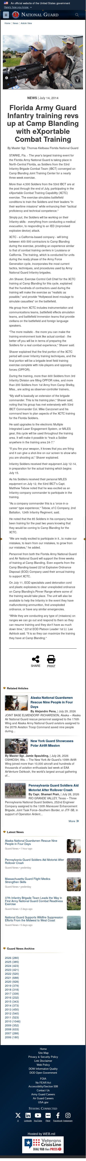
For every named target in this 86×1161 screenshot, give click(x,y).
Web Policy (43, 1064)
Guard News (12, 848)
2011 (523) (12, 1017)
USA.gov (43, 1102)
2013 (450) (12, 1009)
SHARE (35, 665)
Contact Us (43, 1090)
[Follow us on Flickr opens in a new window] (48, 1116)
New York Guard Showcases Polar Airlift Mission (52, 743)
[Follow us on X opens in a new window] (18, 1116)
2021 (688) (12, 978)
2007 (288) (12, 1033)
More (72, 821)
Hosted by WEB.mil (41, 1134)
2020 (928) (12, 982)
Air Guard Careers (43, 1098)
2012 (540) (12, 1013)
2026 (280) (12, 958)
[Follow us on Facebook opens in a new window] (58, 1116)
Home (43, 1048)
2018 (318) (12, 989)
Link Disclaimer (43, 1060)
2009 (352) (12, 1025)
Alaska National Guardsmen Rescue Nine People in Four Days (52, 702)
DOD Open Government (43, 1072)
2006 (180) (12, 1037)
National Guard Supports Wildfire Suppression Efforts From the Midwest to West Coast (34, 918)
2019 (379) (12, 985)
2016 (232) (12, 997)
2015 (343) (12, 1001)
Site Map (43, 1052)
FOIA (43, 1078)
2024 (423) (12, 966)
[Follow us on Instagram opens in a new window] (68, 1116)
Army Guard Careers (43, 1094)
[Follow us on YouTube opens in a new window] (38, 1116)
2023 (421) (12, 970)
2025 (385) (12, 962)
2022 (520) (12, 974)
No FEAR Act (43, 1082)
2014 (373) (12, 1005)
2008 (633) (12, 1029)
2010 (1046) (13, 1021)
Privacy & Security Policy (43, 1056)
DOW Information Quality (43, 1068)
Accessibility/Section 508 (43, 1086)
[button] (18, 7)
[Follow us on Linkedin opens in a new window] (28, 1116)
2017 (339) (12, 993)
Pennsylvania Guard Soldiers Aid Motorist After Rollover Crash (54, 787)
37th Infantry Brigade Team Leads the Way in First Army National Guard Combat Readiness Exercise (34, 901)
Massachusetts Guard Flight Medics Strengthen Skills (27, 880)
